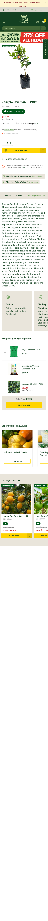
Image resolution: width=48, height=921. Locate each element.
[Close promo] (45, 2)
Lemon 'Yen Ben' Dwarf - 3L (15, 516)
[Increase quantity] (10, 143)
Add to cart (24, 405)
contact (23, 167)
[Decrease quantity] (4, 143)
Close (46, 39)
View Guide (17, 461)
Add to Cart (21, 150)
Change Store (36, 10)
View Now (22, 6)
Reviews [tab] (7, 195)
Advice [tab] (19, 195)
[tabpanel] (24, 267)
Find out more (37, 176)
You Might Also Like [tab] (36, 195)
